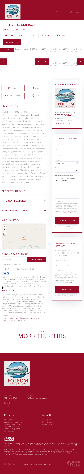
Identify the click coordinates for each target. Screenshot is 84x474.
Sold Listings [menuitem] (9, 431)
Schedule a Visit (73, 138)
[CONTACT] (12, 42)
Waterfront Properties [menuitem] (13, 422)
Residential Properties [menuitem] (13, 424)
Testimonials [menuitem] (47, 424)
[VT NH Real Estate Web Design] (73, 464)
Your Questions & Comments (64, 175)
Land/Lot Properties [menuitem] (12, 429)
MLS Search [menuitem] (8, 420)
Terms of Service (66, 228)
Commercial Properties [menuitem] (13, 426)
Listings (11, 318)
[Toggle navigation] (77, 12)
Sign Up (57, 12)
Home (4, 318)
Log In (65, 12)
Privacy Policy (8, 290)
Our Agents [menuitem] (46, 420)
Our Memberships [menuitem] (49, 422)
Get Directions (36, 259)
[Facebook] (5, 406)
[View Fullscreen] (4, 233)
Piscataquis (24, 318)
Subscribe (67, 290)
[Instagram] (8, 406)
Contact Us (58, 123)
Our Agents (66, 123)
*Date (57, 160)
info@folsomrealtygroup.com (37, 398)
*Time (57, 168)
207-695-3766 (63, 115)
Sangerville (35, 318)
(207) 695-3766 (10, 398)
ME (17, 318)
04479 (6, 320)
